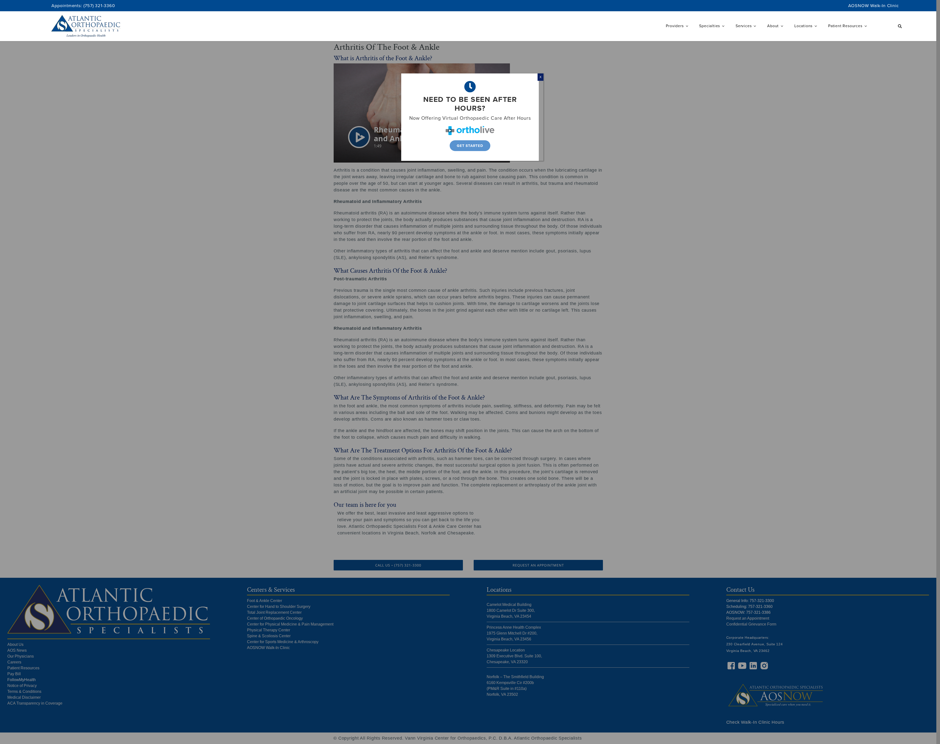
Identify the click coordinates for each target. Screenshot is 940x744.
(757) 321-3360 (99, 5)
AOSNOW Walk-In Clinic (873, 5)
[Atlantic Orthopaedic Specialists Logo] (86, 17)
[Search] (900, 26)
